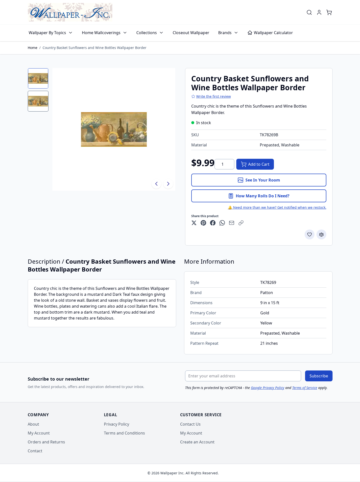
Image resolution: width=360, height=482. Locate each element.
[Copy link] (241, 223)
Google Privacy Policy (267, 387)
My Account (39, 433)
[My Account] (319, 12)
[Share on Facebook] (213, 223)
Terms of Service (304, 387)
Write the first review (213, 96)
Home (32, 47)
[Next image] (168, 184)
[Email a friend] (231, 223)
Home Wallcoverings (101, 32)
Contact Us (190, 424)
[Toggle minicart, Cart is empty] (329, 12)
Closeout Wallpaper (191, 32)
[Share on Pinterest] (203, 223)
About (33, 424)
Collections (146, 32)
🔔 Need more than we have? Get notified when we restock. (277, 207)
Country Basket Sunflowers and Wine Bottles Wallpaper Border (94, 47)
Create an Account (197, 442)
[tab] (38, 78)
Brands (225, 32)
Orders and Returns (46, 442)
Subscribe (319, 376)
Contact (35, 451)
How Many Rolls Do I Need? (262, 196)
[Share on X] (194, 223)
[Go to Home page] (70, 12)
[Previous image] (156, 184)
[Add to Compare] (321, 234)
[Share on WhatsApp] (222, 223)
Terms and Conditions (124, 433)
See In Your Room (262, 180)
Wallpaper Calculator (273, 32)
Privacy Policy (116, 424)
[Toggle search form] (309, 12)
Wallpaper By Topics (47, 32)
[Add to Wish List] (309, 234)
